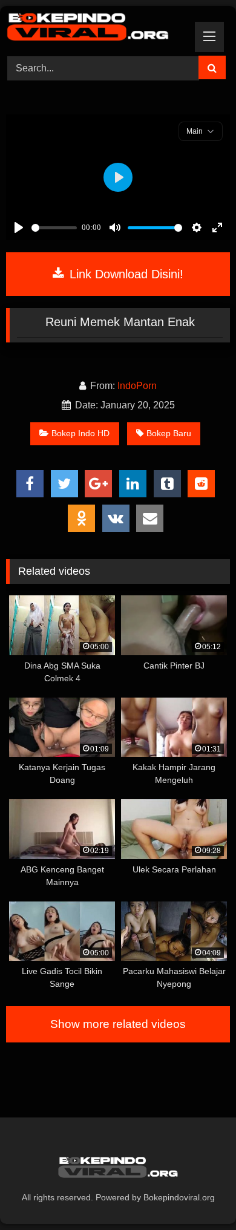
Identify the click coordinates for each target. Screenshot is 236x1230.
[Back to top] (198, 1194)
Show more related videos (118, 1024)
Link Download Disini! (124, 274)
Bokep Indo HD (80, 433)
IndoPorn (137, 386)
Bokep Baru (168, 433)
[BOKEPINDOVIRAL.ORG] (97, 29)
